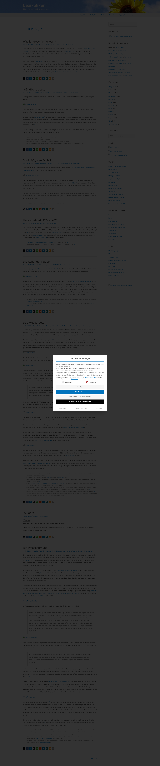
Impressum (99, 408)
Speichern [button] (80, 387)
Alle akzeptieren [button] (80, 392)
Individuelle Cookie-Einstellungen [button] (80, 401)
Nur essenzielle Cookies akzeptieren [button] (80, 396)
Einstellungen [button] (74, 379)
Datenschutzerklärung (90, 377)
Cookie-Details (62, 408)
